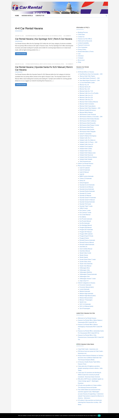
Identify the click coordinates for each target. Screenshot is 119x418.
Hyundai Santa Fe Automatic (88, 197)
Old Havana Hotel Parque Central (89, 125)
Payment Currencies (84, 45)
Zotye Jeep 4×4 (84, 280)
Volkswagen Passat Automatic (88, 274)
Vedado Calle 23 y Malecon (87, 140)
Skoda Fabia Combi (85, 253)
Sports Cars (83, 302)
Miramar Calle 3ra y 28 (86, 97)
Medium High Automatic (86, 293)
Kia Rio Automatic (85, 223)
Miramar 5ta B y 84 (85, 87)
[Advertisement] (40, 21)
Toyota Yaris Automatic (86, 263)
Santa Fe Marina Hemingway (88, 136)
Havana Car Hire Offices (85, 38)
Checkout (80, 56)
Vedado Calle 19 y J (85, 138)
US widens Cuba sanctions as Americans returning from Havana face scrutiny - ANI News (90, 402)
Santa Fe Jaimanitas (85, 133)
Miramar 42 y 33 (84, 84)
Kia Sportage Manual (31, 35)
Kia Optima (83, 217)
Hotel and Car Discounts (85, 41)
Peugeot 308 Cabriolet (86, 234)
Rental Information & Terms (86, 51)
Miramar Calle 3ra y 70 (86, 99)
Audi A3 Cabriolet (85, 168)
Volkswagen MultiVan (86, 272)
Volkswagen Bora (85, 268)
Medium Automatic (85, 291)
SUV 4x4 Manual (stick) (56, 35)
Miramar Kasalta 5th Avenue (88, 110)
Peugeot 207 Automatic (86, 229)
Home (17, 15)
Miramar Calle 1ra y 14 (86, 95)
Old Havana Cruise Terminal (88, 114)
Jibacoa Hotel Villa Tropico (87, 76)
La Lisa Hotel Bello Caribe (87, 82)
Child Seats (81, 34)
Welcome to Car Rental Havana (87, 318)
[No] (117, 415)
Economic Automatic (85, 285)
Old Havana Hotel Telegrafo (88, 131)
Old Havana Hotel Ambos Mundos (89, 118)
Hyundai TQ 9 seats (85, 204)
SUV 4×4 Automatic (85, 304)
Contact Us (40, 15)
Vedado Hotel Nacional (86, 155)
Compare (80, 58)
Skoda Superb (84, 257)
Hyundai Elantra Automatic (87, 191)
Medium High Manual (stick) (88, 295)
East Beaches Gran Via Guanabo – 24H (91, 74)
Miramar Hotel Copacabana (87, 106)
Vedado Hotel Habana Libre (88, 153)
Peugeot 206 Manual (86, 227)
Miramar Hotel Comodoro (87, 104)
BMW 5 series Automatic (87, 176)
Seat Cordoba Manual (86, 248)
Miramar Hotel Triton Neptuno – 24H (90, 108)
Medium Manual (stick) (86, 298)
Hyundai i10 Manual (85, 195)
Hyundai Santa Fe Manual (32, 64)
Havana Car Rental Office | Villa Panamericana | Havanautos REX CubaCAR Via (91, 337)
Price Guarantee (82, 47)
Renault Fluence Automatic (87, 240)
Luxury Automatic (84, 289)
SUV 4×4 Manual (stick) (86, 306)
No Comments (67, 35)
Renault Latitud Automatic (87, 244)
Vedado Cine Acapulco (86, 146)
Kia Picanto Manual (85, 221)
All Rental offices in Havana (86, 72)
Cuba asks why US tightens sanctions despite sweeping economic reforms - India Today (90, 368)
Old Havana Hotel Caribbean (88, 121)
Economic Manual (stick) (87, 287)
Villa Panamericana (85, 161)
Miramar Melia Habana (86, 112)
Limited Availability (83, 43)
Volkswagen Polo (85, 276)
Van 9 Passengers (85, 308)
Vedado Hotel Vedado (86, 159)
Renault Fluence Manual (87, 242)
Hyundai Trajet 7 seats (86, 206)
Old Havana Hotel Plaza (87, 127)
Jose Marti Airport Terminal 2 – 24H (90, 78)
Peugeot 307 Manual (86, 231)
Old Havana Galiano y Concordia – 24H (91, 116)
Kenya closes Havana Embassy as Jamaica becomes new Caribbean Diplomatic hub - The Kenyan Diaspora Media (90, 358)
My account (81, 60)
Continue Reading (21, 53)
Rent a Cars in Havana (43, 35)
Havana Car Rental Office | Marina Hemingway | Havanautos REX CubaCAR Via (90, 327)
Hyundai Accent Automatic (87, 185)
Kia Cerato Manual (85, 214)
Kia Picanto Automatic (86, 219)
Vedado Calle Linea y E (86, 144)
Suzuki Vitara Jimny (85, 261)
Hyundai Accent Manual (86, 187)
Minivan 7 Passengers (86, 300)
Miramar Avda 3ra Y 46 (86, 91)
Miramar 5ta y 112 (85, 89)
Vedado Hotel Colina (86, 150)
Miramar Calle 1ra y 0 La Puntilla (89, 93)
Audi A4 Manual (84, 172)
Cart (79, 53)
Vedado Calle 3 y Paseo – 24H (88, 142)
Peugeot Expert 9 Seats (86, 236)
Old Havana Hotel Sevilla (87, 129)
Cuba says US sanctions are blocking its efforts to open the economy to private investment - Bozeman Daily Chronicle (89, 375)
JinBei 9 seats (84, 208)
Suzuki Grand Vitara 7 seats (88, 259)
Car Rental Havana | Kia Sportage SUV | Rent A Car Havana (43, 39)
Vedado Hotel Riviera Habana (88, 157)
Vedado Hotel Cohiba (86, 148)
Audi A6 (82, 174)
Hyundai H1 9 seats (85, 193)
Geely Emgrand (84, 182)
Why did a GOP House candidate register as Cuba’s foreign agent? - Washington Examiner (90, 381)
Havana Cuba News (87, 344)
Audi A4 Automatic (85, 170)
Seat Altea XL (83, 246)
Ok (99, 415)
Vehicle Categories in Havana (86, 283)
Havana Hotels (27, 15)
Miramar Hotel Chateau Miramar (89, 101)
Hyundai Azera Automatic (87, 189)
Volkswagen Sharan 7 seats (88, 278)
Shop (79, 62)
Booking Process (83, 32)
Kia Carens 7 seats (85, 210)
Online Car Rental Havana (85, 163)
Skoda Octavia (84, 255)
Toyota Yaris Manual (85, 266)
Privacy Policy (82, 49)
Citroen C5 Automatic (86, 178)
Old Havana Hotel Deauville (88, 123)
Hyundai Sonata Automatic (87, 202)
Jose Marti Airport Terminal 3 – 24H (90, 80)
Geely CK (82, 180)
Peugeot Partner (84, 238)
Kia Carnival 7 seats (85, 212)
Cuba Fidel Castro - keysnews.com (88, 349)
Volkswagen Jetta (85, 270)
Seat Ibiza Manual (85, 251)
